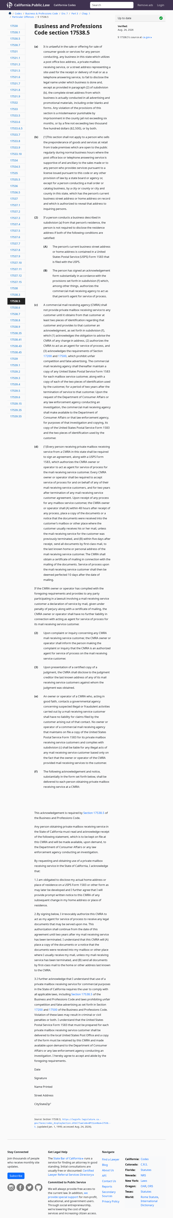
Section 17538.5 (93, 813)
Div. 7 (64, 13)
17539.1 (15, 365)
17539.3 (15, 378)
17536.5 (15, 192)
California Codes (65, 5)
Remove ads (145, 5)
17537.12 (16, 275)
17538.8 (15, 320)
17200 (47, 356)
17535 (14, 173)
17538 (14, 288)
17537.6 (15, 237)
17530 (14, 26)
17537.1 (15, 205)
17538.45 (16, 352)
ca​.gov (146, 37)
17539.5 (15, 391)
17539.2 (15, 371)
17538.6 (15, 307)
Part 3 (74, 13)
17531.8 (15, 90)
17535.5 (15, 179)
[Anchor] (98, 128)
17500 (62, 356)
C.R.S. (144, 1164)
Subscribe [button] (16, 1176)
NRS (143, 1175)
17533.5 (15, 115)
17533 (14, 109)
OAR (143, 1186)
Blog (105, 1165)
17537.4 (15, 224)
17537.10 (16, 263)
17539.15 (16, 403)
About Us (108, 1170)
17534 (14, 160)
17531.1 (15, 58)
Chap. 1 (86, 13)
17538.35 (16, 333)
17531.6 (15, 77)
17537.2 (15, 211)
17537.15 (16, 282)
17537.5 (15, 231)
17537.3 (15, 218)
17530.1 (15, 32)
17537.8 (15, 250)
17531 (14, 51)
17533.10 (16, 154)
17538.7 (15, 314)
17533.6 (15, 122)
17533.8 (15, 141)
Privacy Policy (110, 1201)
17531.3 (15, 64)
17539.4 (15, 384)
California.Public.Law (32, 5)
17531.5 (15, 70)
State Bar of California (67, 1158)
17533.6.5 (16, 128)
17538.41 (16, 339)
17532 (14, 103)
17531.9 (15, 96)
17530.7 (15, 45)
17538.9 (15, 327)
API (104, 1176)
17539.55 (16, 416)
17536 (14, 186)
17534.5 (15, 167)
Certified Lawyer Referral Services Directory (71, 1173)
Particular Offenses (23, 16)
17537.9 (15, 256)
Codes (18, 13)
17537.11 (16, 269)
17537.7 (15, 243)
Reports (107, 1186)
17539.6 (15, 397)
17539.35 (16, 410)
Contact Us (109, 1181)
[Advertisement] (140, 68)
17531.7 (15, 83)
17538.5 (15, 301)
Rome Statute (149, 1197)
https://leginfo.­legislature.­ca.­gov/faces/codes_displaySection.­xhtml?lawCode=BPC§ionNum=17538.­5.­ (72, 1123)
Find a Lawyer (110, 1159)
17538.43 (16, 346)
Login (160, 5)
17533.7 (15, 135)
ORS (150, 1186)
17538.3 (15, 295)
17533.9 (15, 147)
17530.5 (15, 38)
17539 (14, 359)
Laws (144, 1181)
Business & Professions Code (41, 13)
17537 (14, 199)
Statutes (146, 1170)
